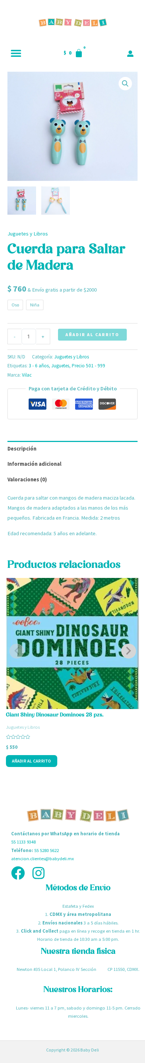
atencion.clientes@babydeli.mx (42, 858)
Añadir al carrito (92, 334)
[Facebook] (18, 873)
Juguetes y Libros (27, 233)
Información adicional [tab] (34, 464)
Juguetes (60, 366)
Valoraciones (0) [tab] (27, 479)
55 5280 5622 (46, 850)
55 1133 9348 (23, 842)
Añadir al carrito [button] (31, 761)
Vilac (27, 375)
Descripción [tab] (21, 448)
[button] (15, 53)
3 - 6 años (39, 366)
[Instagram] (38, 873)
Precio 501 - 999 (88, 366)
